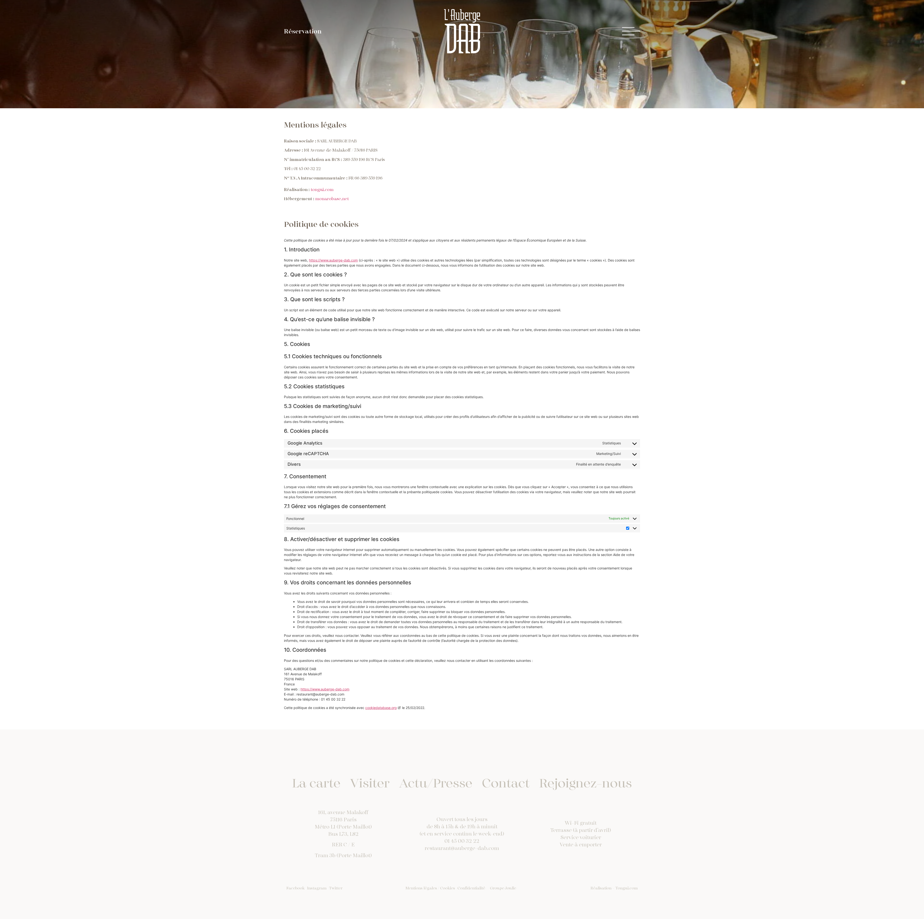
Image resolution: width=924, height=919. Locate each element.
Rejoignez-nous (585, 783)
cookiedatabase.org (381, 708)
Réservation (302, 31)
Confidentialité (471, 888)
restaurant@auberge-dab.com (462, 848)
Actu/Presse (435, 783)
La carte (316, 783)
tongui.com (322, 190)
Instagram (317, 888)
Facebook (295, 888)
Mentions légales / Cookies (430, 888)
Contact (506, 783)
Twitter (335, 888)
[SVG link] (462, 31)
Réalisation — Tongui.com (614, 888)
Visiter (370, 783)
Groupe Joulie (503, 888)
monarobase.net (332, 199)
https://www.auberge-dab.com (333, 260)
